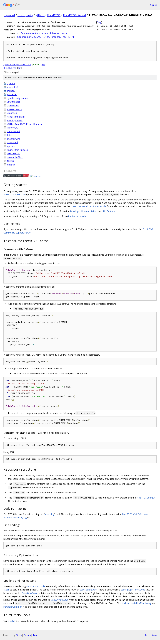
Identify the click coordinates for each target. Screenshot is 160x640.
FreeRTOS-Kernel (74, 15)
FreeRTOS (53, 15)
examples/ (12, 87)
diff (71, 37)
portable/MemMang (141, 603)
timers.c (11, 164)
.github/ (11, 83)
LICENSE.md (13, 131)
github (40, 15)
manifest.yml (13, 138)
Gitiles (19, 635)
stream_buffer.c (15, 157)
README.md (9, 67)
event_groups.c (14, 120)
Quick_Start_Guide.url (17, 149)
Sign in (153, 4)
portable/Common (12, 606)
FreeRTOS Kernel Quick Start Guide (88, 206)
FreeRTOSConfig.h (145, 497)
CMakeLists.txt (14, 109)
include (126, 603)
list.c (9, 135)
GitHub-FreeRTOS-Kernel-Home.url (24, 124)
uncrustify (49, 514)
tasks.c (10, 160)
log (99, 22)
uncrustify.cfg (20, 517)
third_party (25, 15)
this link (12, 621)
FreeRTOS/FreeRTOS (14, 194)
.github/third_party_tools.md (17, 64)
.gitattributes (13, 101)
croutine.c (12, 112)
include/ (11, 90)
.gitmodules (13, 105)
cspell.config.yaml (16, 116)
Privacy (27, 635)
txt (147, 635)
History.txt (12, 127)
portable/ (12, 94)
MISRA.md (12, 142)
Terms (36, 635)
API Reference (110, 211)
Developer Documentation (83, 211)
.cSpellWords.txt (28, 593)
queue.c (11, 146)
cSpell (6, 589)
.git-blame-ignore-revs (18, 98)
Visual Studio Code (35, 586)
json (154, 635)
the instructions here (78, 216)
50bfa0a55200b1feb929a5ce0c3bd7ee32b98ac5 (42, 33)
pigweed (9, 15)
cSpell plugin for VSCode (133, 589)
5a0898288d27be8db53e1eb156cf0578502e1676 (42, 37)
